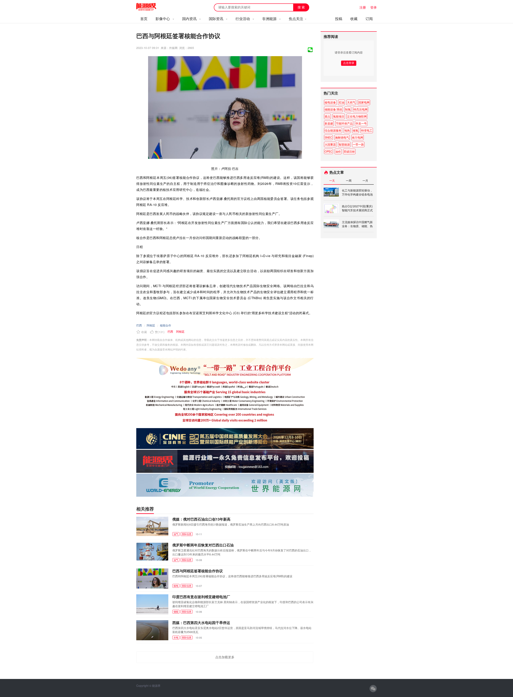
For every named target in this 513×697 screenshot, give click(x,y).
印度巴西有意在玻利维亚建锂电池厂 (201, 596)
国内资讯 (190, 18)
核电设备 (330, 102)
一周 (348, 180)
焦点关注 (296, 18)
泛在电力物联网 (357, 116)
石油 (341, 102)
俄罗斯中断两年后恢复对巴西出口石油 (203, 545)
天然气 (351, 102)
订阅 (369, 18)
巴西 (139, 325)
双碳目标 (349, 151)
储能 (176, 611)
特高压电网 (360, 109)
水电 (176, 637)
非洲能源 (270, 18)
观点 (327, 116)
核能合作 (165, 325)
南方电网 (357, 137)
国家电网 (364, 102)
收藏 (353, 18)
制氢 (348, 109)
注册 (363, 7)
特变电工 (366, 130)
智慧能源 (344, 144)
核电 (176, 585)
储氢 (355, 130)
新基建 (329, 123)
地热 (347, 130)
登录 (373, 7)
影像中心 (163, 18)
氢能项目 (338, 116)
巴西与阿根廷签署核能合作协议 (197, 570)
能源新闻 (150, 7)
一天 (332, 180)
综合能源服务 (333, 130)
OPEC (328, 151)
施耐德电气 (342, 137)
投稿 (338, 18)
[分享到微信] (310, 49)
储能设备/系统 (333, 109)
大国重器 (330, 144)
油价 (338, 151)
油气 (176, 534)
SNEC (328, 137)
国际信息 (186, 534)
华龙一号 (361, 123)
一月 (365, 180)
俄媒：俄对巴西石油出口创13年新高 (201, 519)
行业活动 (243, 18)
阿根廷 (151, 325)
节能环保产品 (344, 123)
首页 (143, 18)
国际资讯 (216, 18)
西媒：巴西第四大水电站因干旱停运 (201, 622)
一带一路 (358, 144)
